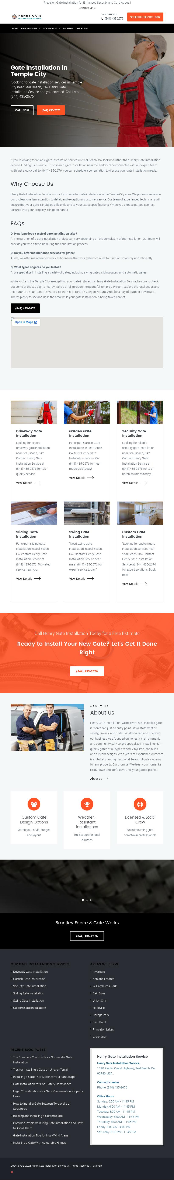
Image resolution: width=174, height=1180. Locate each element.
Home (15, 28)
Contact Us (86, 8)
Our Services (50, 28)
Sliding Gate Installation (28, 993)
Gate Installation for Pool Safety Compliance (42, 1084)
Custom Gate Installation (29, 1008)
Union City (99, 1000)
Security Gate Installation (29, 986)
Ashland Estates (103, 979)
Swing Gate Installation (28, 1000)
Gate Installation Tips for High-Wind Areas (40, 1135)
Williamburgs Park (105, 986)
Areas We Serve (29, 28)
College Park (101, 1015)
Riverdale (99, 972)
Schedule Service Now (145, 17)
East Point (99, 1022)
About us (96, 779)
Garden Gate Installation (29, 979)
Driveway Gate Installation (30, 972)
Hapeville (99, 1008)
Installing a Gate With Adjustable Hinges (39, 1143)
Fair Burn (99, 993)
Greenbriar (100, 1037)
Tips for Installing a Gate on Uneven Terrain (41, 1069)
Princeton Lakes (103, 1029)
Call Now (22, 110)
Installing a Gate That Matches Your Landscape (44, 1077)
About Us (68, 28)
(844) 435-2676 (114, 18)
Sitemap (97, 1165)
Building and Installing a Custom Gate (38, 1116)
